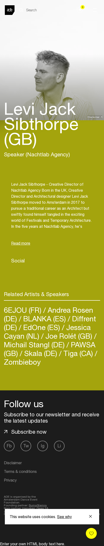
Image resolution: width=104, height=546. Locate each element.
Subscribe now (29, 432)
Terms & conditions (20, 471)
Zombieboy (22, 362)
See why (64, 516)
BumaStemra (38, 505)
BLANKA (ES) (44, 318)
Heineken (28, 508)
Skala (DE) (40, 353)
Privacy (10, 480)
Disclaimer (94, 116)
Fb (9, 445)
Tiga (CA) (78, 353)
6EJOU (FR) (23, 310)
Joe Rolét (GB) (69, 336)
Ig (43, 445)
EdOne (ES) (41, 327)
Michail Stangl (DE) (35, 344)
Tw (26, 445)
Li (59, 445)
